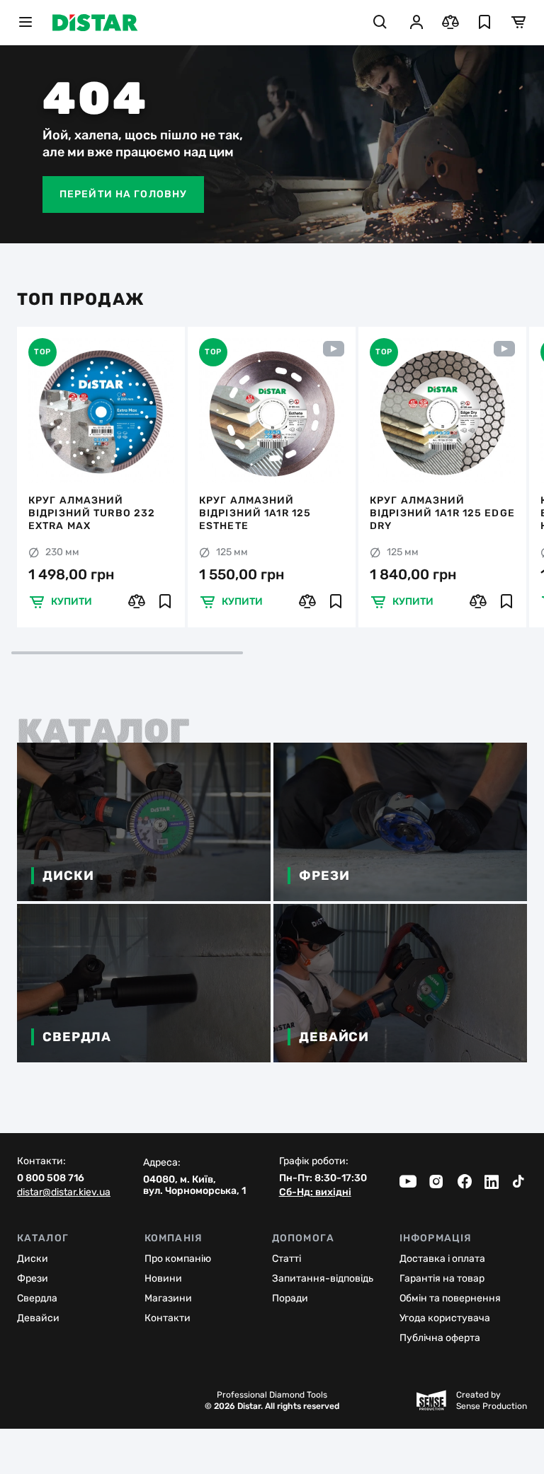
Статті (286, 1259)
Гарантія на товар (442, 1278)
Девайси (38, 1318)
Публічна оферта (440, 1338)
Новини (163, 1278)
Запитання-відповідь (322, 1278)
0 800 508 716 (50, 1178)
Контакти (167, 1318)
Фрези (32, 1278)
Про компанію (177, 1259)
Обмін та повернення (450, 1298)
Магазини (168, 1298)
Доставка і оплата (442, 1259)
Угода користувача (445, 1318)
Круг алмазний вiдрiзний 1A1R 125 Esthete (255, 513)
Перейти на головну (123, 194)
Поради (290, 1298)
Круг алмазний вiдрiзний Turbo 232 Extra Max (91, 513)
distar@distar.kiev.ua (63, 1192)
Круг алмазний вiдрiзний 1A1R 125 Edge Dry (442, 513)
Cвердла (37, 1298)
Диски (32, 1259)
